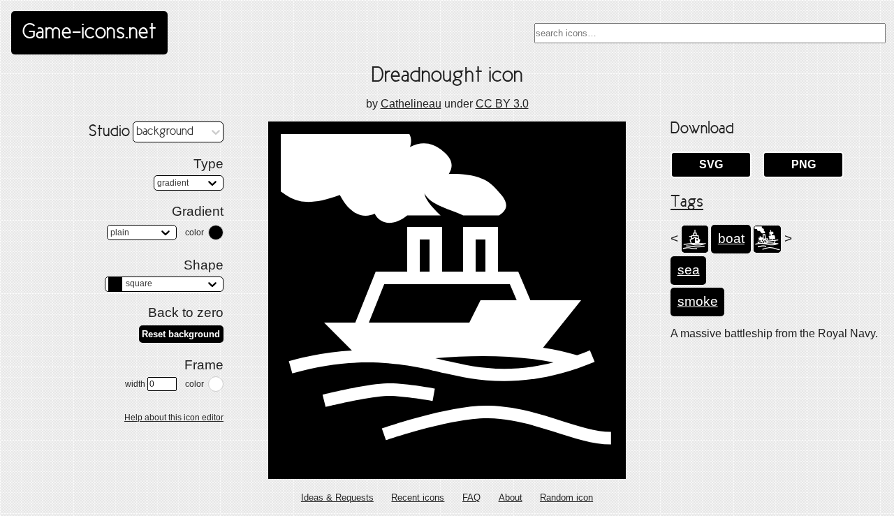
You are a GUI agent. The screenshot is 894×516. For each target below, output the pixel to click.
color (194, 232)
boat (731, 238)
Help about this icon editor (174, 417)
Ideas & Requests (337, 497)
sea (688, 270)
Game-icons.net (89, 33)
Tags (686, 202)
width (135, 384)
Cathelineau (411, 104)
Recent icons (417, 497)
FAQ (471, 497)
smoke (697, 301)
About (510, 497)
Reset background (181, 334)
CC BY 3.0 (502, 104)
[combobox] (710, 33)
